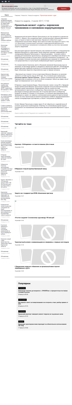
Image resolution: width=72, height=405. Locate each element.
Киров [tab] (7, 15)
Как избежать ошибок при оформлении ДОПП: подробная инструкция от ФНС (6, 86)
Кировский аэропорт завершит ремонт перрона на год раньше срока (7, 134)
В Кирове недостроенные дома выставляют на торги (6, 157)
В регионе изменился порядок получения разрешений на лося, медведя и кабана (6, 229)
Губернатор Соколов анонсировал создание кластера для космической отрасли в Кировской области (6, 170)
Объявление (4, 59)
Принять (63, 8)
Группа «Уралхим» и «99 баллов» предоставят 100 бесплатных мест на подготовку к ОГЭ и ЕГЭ (6, 183)
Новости (24, 15)
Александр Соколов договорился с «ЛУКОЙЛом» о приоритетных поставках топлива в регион (6, 50)
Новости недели (33, 15)
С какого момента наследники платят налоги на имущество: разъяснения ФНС (6, 108)
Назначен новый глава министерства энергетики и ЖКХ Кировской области (6, 242)
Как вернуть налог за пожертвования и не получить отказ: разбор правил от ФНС (6, 97)
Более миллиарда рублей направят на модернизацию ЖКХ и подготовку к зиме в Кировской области (6, 145)
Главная (17, 15)
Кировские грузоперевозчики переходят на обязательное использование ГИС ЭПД (6, 196)
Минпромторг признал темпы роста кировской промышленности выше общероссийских (6, 36)
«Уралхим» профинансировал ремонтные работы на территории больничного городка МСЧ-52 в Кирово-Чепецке (6, 23)
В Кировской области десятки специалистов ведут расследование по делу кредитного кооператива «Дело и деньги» (6, 210)
